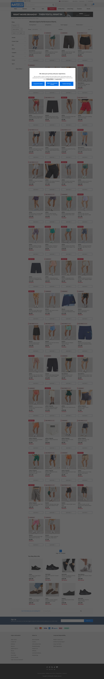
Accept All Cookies (38, 83)
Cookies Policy (58, 79)
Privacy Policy (50, 79)
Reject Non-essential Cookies (52, 84)
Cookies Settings (66, 83)
